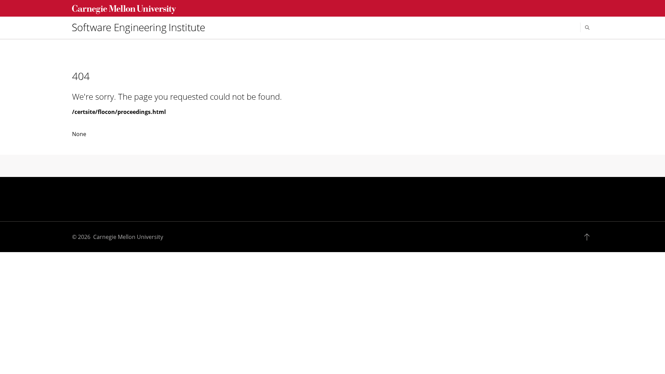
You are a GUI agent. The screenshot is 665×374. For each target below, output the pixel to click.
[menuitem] (141, 27)
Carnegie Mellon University (128, 237)
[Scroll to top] (588, 237)
